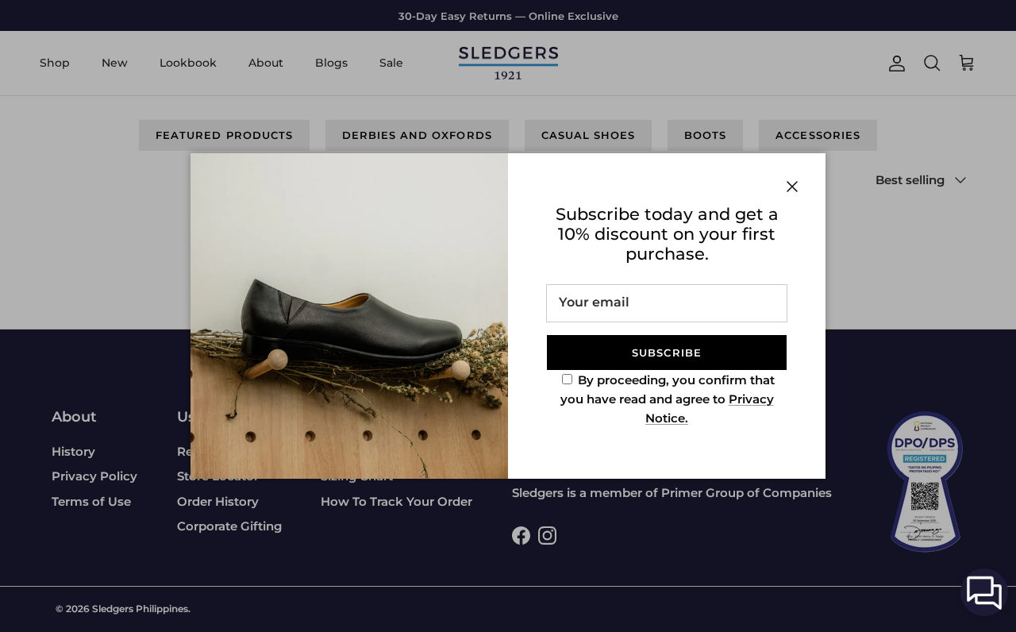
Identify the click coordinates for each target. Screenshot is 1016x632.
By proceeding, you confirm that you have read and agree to (667, 399)
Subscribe (666, 352)
